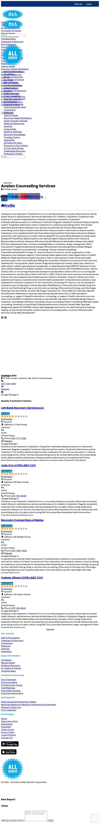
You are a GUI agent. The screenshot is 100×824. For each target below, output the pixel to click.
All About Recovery (10, 665)
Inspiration (6, 651)
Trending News (8, 671)
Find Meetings (8, 687)
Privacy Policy (8, 732)
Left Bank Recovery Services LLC (22, 408)
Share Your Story (9, 721)
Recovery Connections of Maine (22, 520)
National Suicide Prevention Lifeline (18, 701)
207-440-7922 (19, 550)
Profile (10, 205)
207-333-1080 (8, 383)
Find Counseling (9, 682)
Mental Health (8, 662)
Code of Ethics (8, 735)
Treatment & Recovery (12, 640)
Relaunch (5, 646)
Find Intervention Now (12, 693)
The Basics (6, 660)
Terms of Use (7, 729)
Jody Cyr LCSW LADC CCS (18, 465)
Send (51, 821)
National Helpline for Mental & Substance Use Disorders (28, 704)
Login (89, 3)
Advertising (6, 724)
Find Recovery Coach (11, 685)
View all (50, 629)
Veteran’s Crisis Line (11, 707)
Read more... (28, 515)
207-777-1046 (18, 438)
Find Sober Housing (10, 690)
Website (5, 389)
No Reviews (6, 419)
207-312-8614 (18, 608)
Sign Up (78, 3)
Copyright (6, 726)
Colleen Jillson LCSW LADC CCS (22, 577)
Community (7, 643)
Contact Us (6, 737)
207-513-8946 (18, 495)
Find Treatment (8, 679)
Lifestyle (5, 648)
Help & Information (10, 637)
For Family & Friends (11, 668)
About (4, 718)
